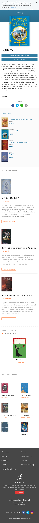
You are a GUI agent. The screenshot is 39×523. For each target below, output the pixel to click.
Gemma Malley (5, 436)
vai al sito (19, 492)
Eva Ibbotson (19, 363)
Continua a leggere (9, 221)
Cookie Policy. (14, 7)
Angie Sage (4, 417)
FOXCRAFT (24, 435)
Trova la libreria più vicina (19, 55)
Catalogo (5, 452)
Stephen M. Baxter (25, 417)
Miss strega (19, 360)
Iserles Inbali (24, 436)
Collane (24, 460)
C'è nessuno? (26, 395)
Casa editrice (26, 456)
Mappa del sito (16, 518)
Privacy (10, 518)
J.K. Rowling (19, 12)
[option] (19, 351)
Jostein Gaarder (25, 397)
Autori (4, 465)
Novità (4, 456)
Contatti (5, 460)
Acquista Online (19, 59)
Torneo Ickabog (27, 465)
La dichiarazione (7, 435)
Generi (23, 452)
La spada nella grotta (9, 415)
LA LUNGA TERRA (27, 415)
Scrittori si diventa (9, 469)
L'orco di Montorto (8, 395)
